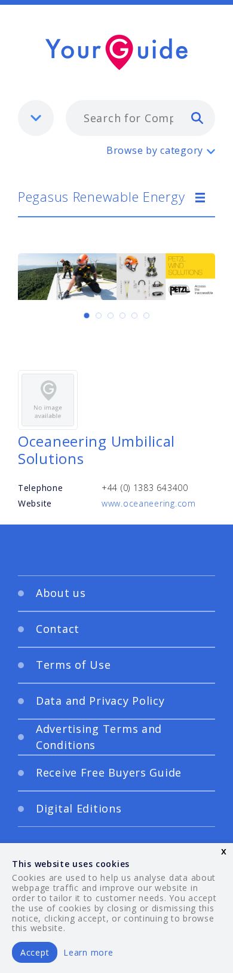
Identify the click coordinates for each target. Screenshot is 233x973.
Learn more (88, 952)
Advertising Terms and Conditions (99, 737)
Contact (57, 629)
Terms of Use (73, 664)
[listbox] (36, 118)
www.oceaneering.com (149, 503)
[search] (197, 117)
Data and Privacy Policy (100, 700)
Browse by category (154, 150)
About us (61, 593)
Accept (34, 952)
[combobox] (140, 118)
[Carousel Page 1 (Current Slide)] (87, 316)
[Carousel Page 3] (111, 316)
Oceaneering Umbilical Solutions (96, 449)
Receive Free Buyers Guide (109, 772)
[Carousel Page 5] (134, 316)
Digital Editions (79, 808)
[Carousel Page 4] (122, 316)
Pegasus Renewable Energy (101, 196)
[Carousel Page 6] (146, 316)
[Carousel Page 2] (99, 316)
